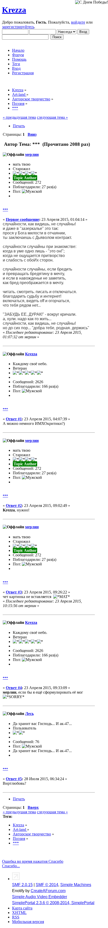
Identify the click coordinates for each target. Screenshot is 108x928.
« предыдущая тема (19, 117)
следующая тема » (52, 117)
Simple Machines (75, 885)
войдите (78, 22)
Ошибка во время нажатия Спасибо (32, 861)
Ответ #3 (14, 592)
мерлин (32, 154)
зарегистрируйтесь (18, 27)
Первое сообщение (22, 219)
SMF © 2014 (47, 885)
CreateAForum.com (48, 891)
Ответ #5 (14, 779)
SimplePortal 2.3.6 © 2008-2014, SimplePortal (53, 903)
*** (5, 210)
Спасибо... (11, 866)
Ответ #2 (14, 505)
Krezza (14, 9)
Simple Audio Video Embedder (39, 897)
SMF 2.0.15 (22, 885)
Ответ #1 (14, 419)
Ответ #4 (14, 688)
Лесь (29, 713)
